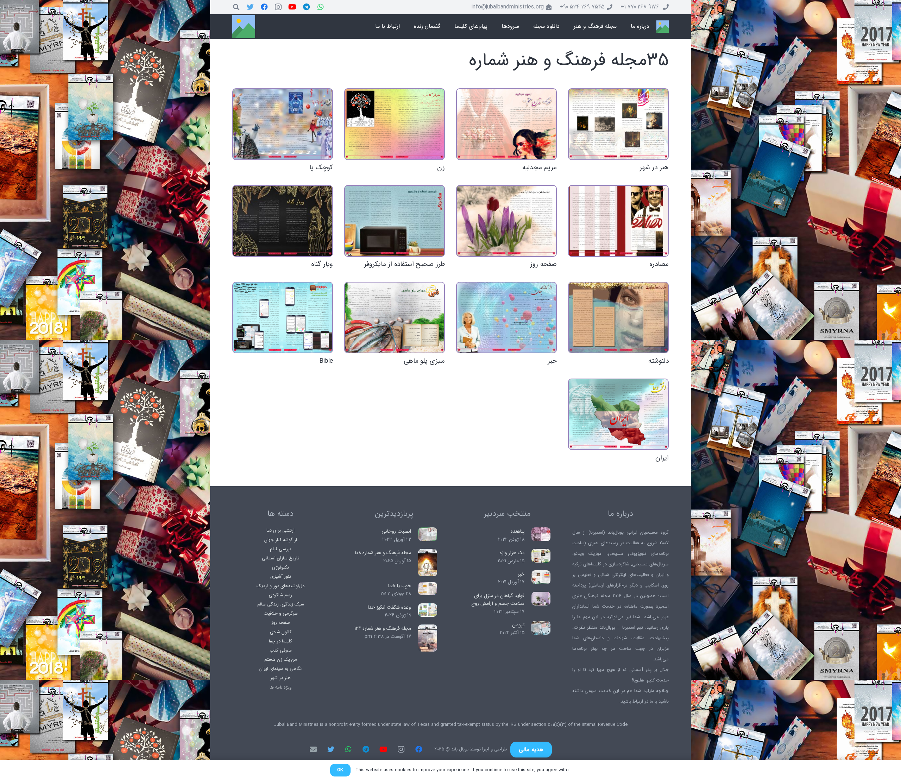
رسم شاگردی (280, 595)
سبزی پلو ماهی (424, 361)
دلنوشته (658, 361)
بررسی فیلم (280, 549)
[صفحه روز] (506, 221)
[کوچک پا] (282, 124)
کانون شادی (280, 632)
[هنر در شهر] (618, 124)
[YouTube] (292, 7)
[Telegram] (307, 7)
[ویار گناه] (282, 221)
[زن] (394, 124)
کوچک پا (321, 167)
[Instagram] (278, 7)
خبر (552, 361)
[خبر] (506, 318)
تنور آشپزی (280, 576)
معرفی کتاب (281, 650)
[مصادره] (618, 221)
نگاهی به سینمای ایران (280, 668)
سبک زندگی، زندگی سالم (280, 604)
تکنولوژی (280, 567)
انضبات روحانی (396, 531)
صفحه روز (543, 264)
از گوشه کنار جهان (280, 540)
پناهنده (517, 531)
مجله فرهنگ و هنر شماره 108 (383, 553)
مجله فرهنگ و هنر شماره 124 (382, 628)
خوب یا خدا (399, 586)
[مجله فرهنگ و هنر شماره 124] (427, 638)
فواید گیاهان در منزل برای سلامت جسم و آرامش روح (497, 599)
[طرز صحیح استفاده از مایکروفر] (394, 221)
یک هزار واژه (512, 553)
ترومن (518, 625)
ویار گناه (322, 264)
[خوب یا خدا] (427, 589)
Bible (326, 361)
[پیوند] (662, 26)
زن (441, 167)
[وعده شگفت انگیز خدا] (427, 610)
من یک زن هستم (280, 659)
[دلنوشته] (618, 318)
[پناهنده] (541, 534)
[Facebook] (264, 7)
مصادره (659, 264)
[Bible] (282, 318)
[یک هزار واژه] (541, 556)
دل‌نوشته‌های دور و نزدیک (280, 586)
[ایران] (618, 414)
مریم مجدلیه (539, 167)
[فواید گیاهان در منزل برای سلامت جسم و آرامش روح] (541, 598)
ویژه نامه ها (280, 687)
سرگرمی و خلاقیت (281, 613)
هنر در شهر (654, 167)
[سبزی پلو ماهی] (394, 318)
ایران (662, 457)
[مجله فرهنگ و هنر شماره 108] (427, 562)
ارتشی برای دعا (280, 530)
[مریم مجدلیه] (506, 124)
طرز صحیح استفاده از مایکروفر (404, 264)
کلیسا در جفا (280, 641)
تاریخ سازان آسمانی (280, 558)
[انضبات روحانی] (427, 534)
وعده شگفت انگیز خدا (389, 607)
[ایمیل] (313, 749)
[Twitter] (250, 7)
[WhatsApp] (321, 7)
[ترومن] (541, 628)
